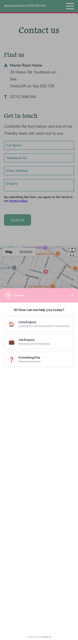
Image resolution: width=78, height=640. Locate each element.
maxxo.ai (46, 636)
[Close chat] (72, 295)
